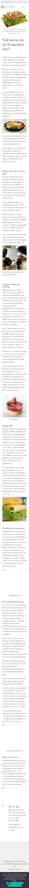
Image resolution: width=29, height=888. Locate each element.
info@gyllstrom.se (8, 2)
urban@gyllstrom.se (15, 827)
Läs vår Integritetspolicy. (14, 885)
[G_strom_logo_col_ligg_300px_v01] (7, 6)
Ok (7, 883)
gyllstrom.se (18, 784)
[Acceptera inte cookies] (27, 880)
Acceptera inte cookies (17, 883)
